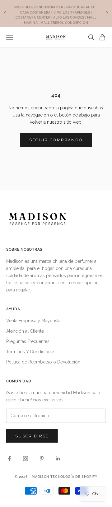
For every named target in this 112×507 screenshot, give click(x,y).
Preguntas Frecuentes (27, 341)
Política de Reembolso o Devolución (43, 361)
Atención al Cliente (25, 331)
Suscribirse (32, 436)
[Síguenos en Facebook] (9, 458)
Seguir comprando (56, 140)
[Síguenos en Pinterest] (42, 458)
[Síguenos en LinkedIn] (58, 458)
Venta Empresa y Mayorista (33, 320)
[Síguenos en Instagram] (25, 458)
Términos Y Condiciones (30, 351)
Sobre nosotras (24, 249)
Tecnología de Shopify (73, 477)
